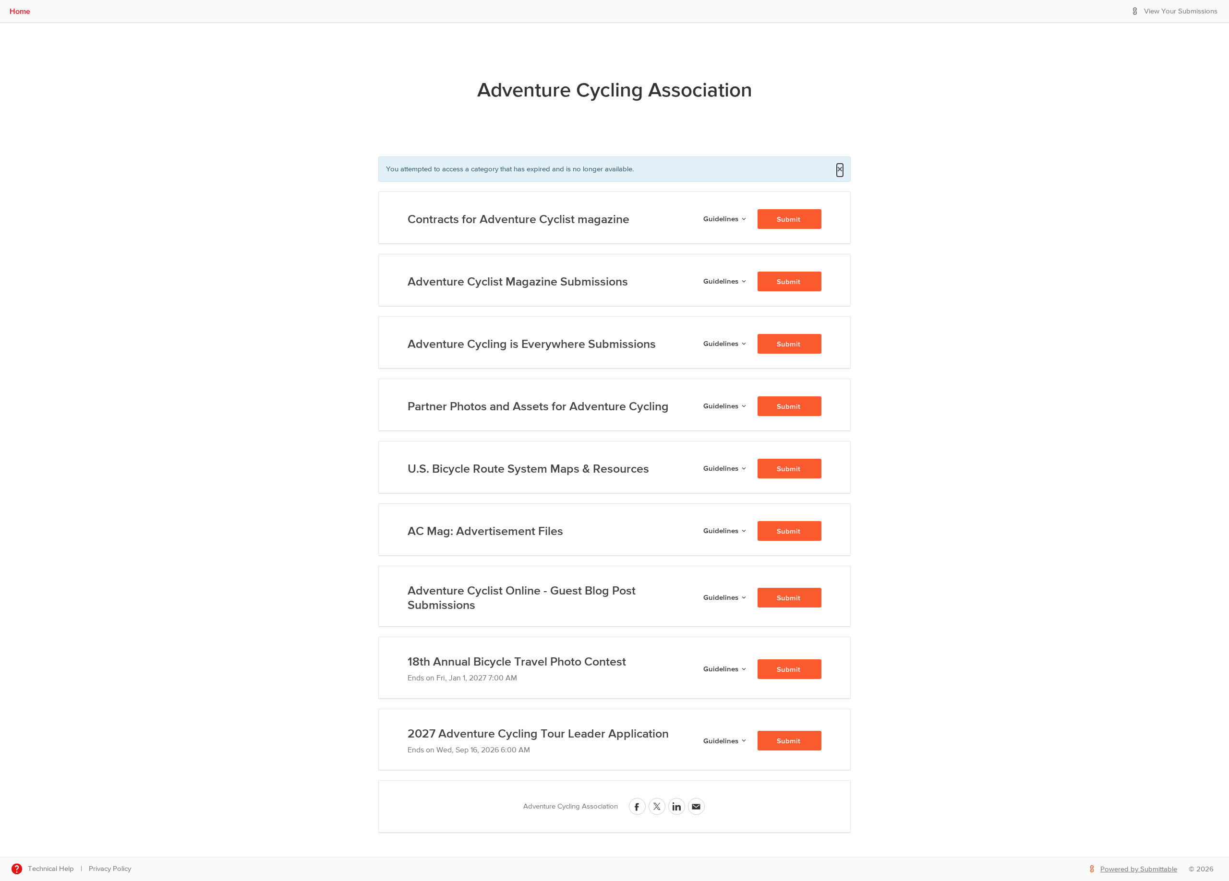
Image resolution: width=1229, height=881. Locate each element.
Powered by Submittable (1138, 869)
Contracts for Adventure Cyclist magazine (518, 219)
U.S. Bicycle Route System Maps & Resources (528, 468)
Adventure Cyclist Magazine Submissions (518, 281)
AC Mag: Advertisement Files (485, 530)
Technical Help (51, 868)
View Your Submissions (1180, 11)
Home (20, 11)
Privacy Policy (110, 868)
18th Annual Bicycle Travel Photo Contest (517, 661)
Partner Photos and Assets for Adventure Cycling (538, 406)
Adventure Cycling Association (614, 89)
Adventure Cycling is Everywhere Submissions (532, 343)
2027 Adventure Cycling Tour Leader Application (538, 733)
